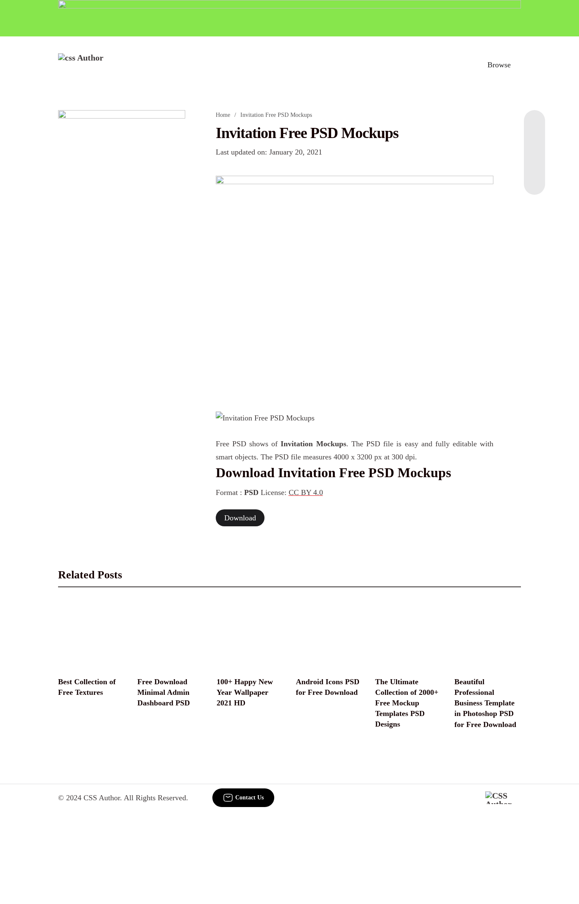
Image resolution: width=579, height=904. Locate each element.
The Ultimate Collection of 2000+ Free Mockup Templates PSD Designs (406, 703)
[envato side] (121, 236)
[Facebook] (534, 127)
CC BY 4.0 (306, 492)
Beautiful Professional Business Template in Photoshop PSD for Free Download (485, 703)
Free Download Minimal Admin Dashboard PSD (163, 692)
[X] (534, 177)
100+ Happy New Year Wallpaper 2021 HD (245, 692)
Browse (499, 65)
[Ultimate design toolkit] (355, 284)
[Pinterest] (534, 161)
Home (223, 115)
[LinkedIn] (534, 144)
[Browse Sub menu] (518, 65)
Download (240, 518)
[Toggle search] (462, 64)
